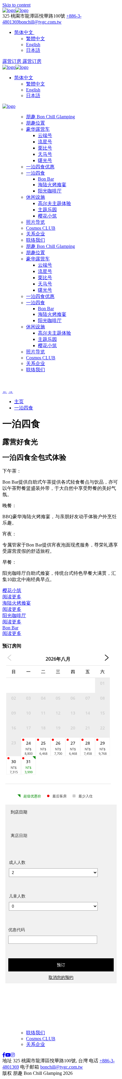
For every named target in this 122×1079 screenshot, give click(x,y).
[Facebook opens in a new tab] (3, 1055)
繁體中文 (35, 83)
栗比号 (45, 147)
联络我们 (35, 240)
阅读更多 (11, 596)
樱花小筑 (47, 215)
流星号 (45, 141)
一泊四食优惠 (40, 166)
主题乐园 (47, 209)
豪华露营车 (38, 129)
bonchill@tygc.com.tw (40, 21)
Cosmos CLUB (40, 228)
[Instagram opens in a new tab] (13, 1055)
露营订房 (12, 61)
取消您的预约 (61, 977)
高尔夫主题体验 (54, 203)
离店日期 (19, 835)
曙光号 (45, 160)
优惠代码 (16, 929)
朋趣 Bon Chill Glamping (50, 116)
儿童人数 (17, 896)
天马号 (45, 154)
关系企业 (35, 233)
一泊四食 (35, 173)
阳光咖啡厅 (50, 190)
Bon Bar (46, 178)
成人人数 (17, 862)
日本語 (33, 95)
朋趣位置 (35, 122)
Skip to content (16, 4)
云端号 (45, 135)
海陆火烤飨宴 (52, 184)
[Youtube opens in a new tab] (8, 1055)
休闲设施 (35, 197)
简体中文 (23, 77)
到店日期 (19, 812)
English (33, 89)
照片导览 (35, 222)
